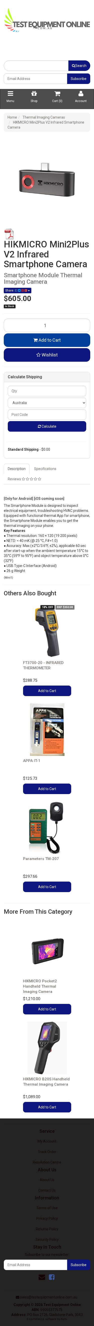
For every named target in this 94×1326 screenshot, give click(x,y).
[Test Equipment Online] (47, 19)
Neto (64, 1319)
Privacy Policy (47, 1218)
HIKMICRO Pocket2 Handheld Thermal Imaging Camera (40, 986)
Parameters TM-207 (41, 859)
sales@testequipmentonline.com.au (48, 1297)
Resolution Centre (47, 1162)
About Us (47, 1180)
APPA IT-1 (31, 761)
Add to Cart (49, 340)
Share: (10, 290)
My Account (47, 1141)
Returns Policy (47, 1229)
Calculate (48, 426)
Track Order (47, 1152)
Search (80, 66)
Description (17, 469)
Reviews (15, 479)
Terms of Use (47, 1208)
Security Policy (47, 1240)
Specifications (45, 469)
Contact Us (47, 1190)
